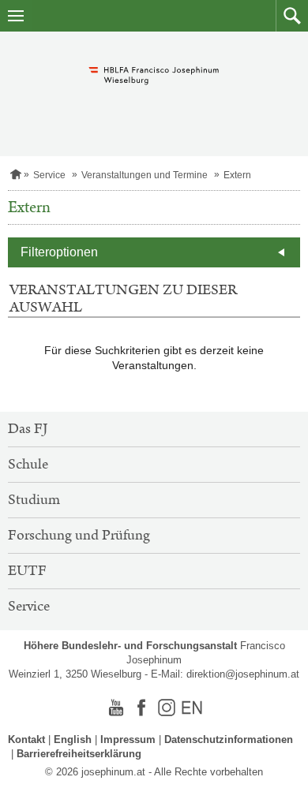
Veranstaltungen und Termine (144, 175)
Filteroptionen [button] (59, 252)
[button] (292, 16)
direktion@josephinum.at (242, 674)
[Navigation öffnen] (16, 16)
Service (49, 175)
